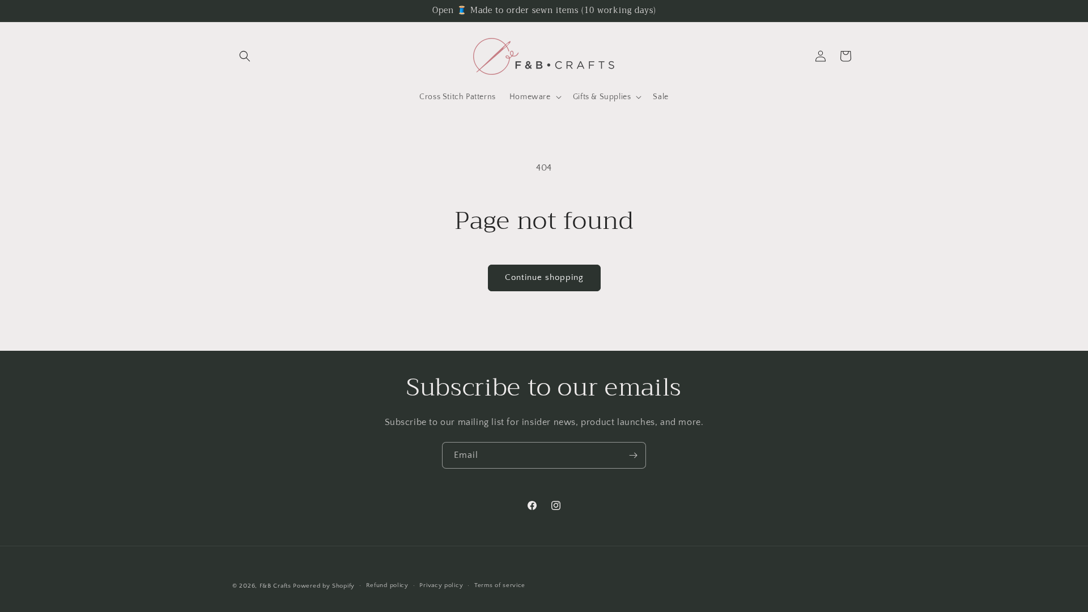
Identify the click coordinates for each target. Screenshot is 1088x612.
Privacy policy (441, 585)
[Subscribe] (632, 455)
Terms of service (499, 585)
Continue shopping (544, 277)
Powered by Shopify (324, 586)
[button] (244, 56)
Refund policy (387, 585)
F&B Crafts (275, 586)
